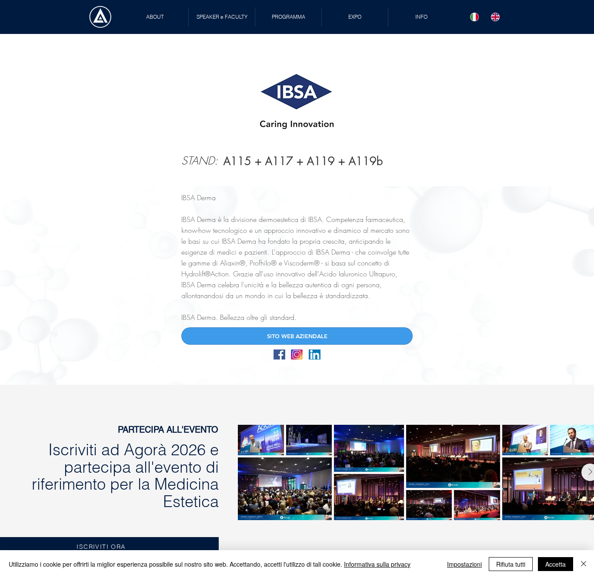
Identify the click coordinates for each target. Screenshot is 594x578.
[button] (222, 17)
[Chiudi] (583, 564)
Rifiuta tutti (510, 564)
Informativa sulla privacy (377, 564)
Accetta (555, 564)
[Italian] (474, 16)
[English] (495, 16)
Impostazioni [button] (464, 564)
